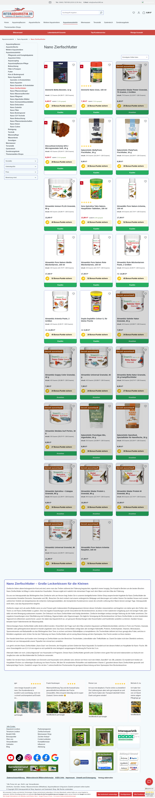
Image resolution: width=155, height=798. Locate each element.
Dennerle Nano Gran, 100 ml (93, 90)
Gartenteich (10, 149)
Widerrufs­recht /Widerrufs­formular (40, 778)
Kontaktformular (44, 742)
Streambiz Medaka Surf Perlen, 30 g (60, 432)
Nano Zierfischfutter (18, 88)
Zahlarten (9, 744)
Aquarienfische (12, 47)
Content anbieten (44, 739)
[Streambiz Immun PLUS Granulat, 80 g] (60, 189)
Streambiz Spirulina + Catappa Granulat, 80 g (59, 492)
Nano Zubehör (16, 107)
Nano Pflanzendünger (19, 91)
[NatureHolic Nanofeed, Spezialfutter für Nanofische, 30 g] (132, 416)
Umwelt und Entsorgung (86, 778)
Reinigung (12, 129)
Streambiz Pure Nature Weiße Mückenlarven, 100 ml (58, 263)
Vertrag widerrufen (105, 778)
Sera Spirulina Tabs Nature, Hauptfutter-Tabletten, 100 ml (94, 207)
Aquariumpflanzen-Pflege (18, 63)
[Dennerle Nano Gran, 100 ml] (96, 72)
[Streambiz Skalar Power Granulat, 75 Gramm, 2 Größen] (132, 72)
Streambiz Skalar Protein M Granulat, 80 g (129, 492)
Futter (10, 72)
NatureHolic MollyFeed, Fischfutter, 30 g (91, 151)
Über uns (9, 739)
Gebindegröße (10, 166)
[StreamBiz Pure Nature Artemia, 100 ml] (132, 189)
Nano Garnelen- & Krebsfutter (22, 85)
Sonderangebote (12, 151)
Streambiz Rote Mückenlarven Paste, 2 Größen (130, 263)
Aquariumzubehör (13, 52)
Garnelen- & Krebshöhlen (20, 80)
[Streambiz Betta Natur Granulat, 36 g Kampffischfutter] (132, 357)
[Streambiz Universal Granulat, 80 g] (60, 530)
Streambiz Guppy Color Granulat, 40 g (60, 376)
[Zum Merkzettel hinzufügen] (73, 65)
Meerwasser (11, 143)
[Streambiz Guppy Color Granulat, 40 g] (60, 357)
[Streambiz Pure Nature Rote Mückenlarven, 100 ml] (96, 245)
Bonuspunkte (11, 737)
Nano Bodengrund (17, 113)
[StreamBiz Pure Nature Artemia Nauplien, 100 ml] (96, 530)
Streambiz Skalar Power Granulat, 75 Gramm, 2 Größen (132, 91)
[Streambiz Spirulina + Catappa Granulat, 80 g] (60, 474)
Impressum (70, 778)
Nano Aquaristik (14, 77)
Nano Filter (14, 110)
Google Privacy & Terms (45, 796)
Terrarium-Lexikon (13, 731)
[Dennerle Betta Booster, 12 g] (60, 72)
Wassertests (13, 138)
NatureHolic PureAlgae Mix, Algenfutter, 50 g (93, 436)
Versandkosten (12, 742)
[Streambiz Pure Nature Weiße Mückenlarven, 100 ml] (60, 245)
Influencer (41, 744)
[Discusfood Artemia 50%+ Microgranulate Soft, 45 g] (60, 129)
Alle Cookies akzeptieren (143, 794)
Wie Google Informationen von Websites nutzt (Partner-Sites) (20, 796)
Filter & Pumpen (14, 69)
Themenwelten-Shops (14, 154)
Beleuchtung (13, 66)
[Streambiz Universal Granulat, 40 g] (96, 357)
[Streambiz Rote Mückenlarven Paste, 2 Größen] (132, 245)
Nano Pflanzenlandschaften (21, 121)
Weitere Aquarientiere (14, 50)
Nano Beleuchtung (17, 118)
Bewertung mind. (11, 177)
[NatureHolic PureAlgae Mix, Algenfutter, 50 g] (96, 416)
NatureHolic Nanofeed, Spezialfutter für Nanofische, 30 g (132, 436)
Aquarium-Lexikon (13, 729)
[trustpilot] (128, 735)
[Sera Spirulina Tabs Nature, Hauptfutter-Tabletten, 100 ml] (96, 189)
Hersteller (9, 161)
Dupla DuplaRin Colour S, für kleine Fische (94, 320)
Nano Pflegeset (16, 96)
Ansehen (132, 112)
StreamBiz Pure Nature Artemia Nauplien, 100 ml (95, 548)
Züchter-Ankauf (43, 737)
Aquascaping (13, 61)
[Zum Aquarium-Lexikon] (81, 737)
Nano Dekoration (17, 105)
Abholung (41, 747)
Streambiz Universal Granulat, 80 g (60, 548)
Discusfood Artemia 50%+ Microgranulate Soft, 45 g (57, 147)
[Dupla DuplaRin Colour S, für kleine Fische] (96, 301)
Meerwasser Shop (44, 734)
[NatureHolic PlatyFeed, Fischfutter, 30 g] (132, 131)
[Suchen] (101, 12)
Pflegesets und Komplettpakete (20, 55)
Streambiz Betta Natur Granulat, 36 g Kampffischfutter (131, 376)
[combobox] (80, 12)
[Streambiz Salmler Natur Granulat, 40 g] (132, 301)
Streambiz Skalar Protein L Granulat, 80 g (93, 492)
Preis (7, 172)
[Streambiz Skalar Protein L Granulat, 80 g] (96, 474)
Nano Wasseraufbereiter (19, 94)
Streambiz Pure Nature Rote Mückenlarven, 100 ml (93, 263)
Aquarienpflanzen (13, 44)
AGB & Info (59, 778)
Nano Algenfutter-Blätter (20, 99)
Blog (8, 747)
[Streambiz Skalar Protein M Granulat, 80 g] (132, 474)
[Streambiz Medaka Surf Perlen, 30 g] (60, 414)
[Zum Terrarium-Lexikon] (104, 737)
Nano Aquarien (16, 83)
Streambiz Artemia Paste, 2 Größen (57, 320)
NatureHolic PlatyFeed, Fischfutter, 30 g (127, 151)
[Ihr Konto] (138, 13)
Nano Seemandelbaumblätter (21, 102)
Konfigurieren (126, 794)
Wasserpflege (13, 135)
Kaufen (60, 112)
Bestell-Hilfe (11, 734)
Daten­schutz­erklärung (16, 778)
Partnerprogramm (44, 729)
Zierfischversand (44, 731)
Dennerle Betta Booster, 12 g (58, 90)
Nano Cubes (15, 127)
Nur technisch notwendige (107, 794)
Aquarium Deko (14, 58)
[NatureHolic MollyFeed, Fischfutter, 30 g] (96, 131)
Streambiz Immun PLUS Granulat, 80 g (60, 207)
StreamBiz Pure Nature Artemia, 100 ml (131, 207)
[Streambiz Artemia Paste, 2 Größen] (60, 301)
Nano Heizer (15, 124)
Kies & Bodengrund (16, 74)
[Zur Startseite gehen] (18, 12)
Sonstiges (12, 140)
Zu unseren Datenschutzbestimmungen (64, 796)
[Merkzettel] (133, 13)
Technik (11, 132)
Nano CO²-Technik (17, 116)
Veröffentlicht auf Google (26, 715)
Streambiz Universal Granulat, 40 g (96, 376)
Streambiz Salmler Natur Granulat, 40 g (128, 320)
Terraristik (10, 146)
